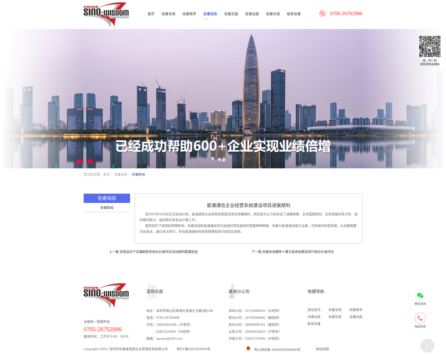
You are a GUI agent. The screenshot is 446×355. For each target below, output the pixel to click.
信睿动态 (210, 14)
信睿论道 (273, 14)
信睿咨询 (168, 14)
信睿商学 (189, 14)
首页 (151, 14)
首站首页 (314, 310)
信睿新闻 (138, 174)
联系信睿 (294, 14)
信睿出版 (252, 14)
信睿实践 (231, 14)
